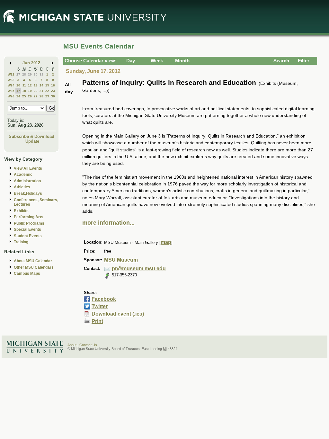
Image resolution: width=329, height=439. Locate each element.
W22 (11, 74)
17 (18, 91)
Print (97, 321)
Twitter (100, 306)
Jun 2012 (31, 62)
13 (36, 85)
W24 (11, 85)
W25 (11, 91)
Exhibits (21, 211)
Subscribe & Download (31, 136)
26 (30, 96)
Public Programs (29, 223)
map (166, 242)
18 (24, 91)
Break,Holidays (28, 193)
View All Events (28, 168)
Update (32, 141)
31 (41, 74)
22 (47, 91)
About (71, 345)
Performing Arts (28, 217)
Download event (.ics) (118, 314)
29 (30, 74)
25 (24, 96)
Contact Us (88, 345)
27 (18, 74)
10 (18, 85)
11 (24, 85)
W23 (11, 80)
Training (21, 242)
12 (30, 85)
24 (18, 96)
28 (24, 74)
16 (53, 85)
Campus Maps (27, 273)
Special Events (27, 229)
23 (53, 91)
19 (30, 91)
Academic (23, 174)
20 (36, 91)
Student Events (28, 236)
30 (36, 74)
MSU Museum (121, 260)
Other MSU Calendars (34, 267)
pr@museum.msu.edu (139, 268)
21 (41, 91)
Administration (27, 181)
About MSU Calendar (33, 261)
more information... (108, 223)
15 (47, 85)
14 (41, 85)
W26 (11, 96)
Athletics (22, 187)
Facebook (104, 299)
